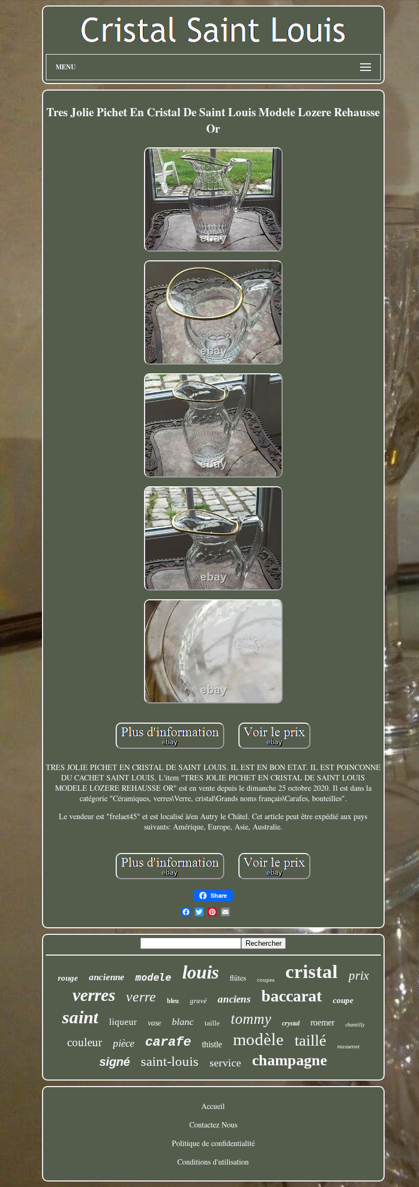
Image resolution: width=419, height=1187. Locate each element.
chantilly (354, 1025)
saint (80, 1017)
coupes (265, 979)
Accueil (213, 1106)
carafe (168, 1042)
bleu (173, 1001)
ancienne (106, 977)
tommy (251, 1019)
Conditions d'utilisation (213, 1161)
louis (200, 972)
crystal (291, 1023)
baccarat (291, 996)
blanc (183, 1021)
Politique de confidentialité (213, 1143)
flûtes (238, 978)
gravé (198, 1001)
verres (94, 995)
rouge (68, 978)
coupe (343, 1000)
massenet (348, 1046)
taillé (310, 1040)
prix (359, 975)
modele (153, 977)
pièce (123, 1043)
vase (154, 1023)
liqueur (123, 1022)
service (225, 1063)
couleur (84, 1042)
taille (212, 1023)
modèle (258, 1039)
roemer (322, 1022)
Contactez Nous (213, 1124)
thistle (212, 1044)
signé (114, 1062)
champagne (289, 1060)
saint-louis (170, 1061)
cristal (311, 971)
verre (141, 997)
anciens (234, 999)
